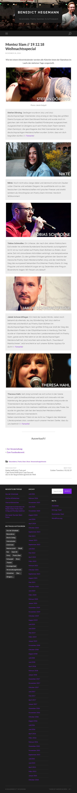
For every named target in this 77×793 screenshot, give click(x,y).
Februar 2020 (33, 599)
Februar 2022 (33, 565)
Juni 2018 (32, 662)
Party (8, 555)
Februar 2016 (33, 742)
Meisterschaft (11, 548)
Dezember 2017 (34, 679)
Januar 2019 (33, 641)
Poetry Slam (22, 461)
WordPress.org (57, 518)
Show (28, 461)
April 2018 (32, 666)
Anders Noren (61, 789)
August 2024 (33, 515)
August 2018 (33, 654)
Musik (20, 548)
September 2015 (34, 755)
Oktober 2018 (34, 649)
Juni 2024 (32, 519)
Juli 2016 (32, 725)
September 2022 (34, 544)
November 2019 (34, 612)
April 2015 (32, 767)
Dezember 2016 (34, 708)
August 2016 (33, 721)
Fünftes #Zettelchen (12, 498)
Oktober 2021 (34, 570)
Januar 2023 (33, 540)
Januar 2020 (33, 603)
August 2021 (33, 578)
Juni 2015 (32, 763)
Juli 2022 (32, 549)
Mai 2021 (32, 582)
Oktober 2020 (34, 586)
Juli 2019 (32, 624)
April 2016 (32, 733)
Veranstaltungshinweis (38, 461)
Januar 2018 (33, 675)
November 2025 (34, 502)
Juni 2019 (32, 628)
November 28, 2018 (13, 53)
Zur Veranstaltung (14, 449)
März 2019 (32, 637)
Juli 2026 (32, 494)
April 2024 (32, 523)
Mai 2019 (32, 633)
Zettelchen (10, 573)
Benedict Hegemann (38, 12)
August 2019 (33, 620)
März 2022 (32, 561)
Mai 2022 (32, 553)
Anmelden (55, 506)
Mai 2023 (32, 536)
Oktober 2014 (34, 780)
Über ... (18, 573)
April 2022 (32, 557)
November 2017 (34, 683)
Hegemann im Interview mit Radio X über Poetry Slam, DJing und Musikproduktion (15, 509)
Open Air (14, 552)
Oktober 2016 (34, 717)
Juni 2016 (32, 729)
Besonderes (13, 461)
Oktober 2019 (34, 616)
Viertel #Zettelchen (12, 502)
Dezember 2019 (34, 607)
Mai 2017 (32, 696)
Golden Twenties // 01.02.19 (61, 469)
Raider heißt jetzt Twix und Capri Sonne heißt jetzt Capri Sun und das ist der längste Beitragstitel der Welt (20, 471)
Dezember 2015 (34, 746)
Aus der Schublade (11, 494)
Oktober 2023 (34, 528)
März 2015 (32, 771)
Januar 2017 (33, 704)
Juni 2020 (32, 591)
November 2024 (34, 511)
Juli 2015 (32, 759)
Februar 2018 (33, 670)
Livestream (10, 545)
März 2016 (32, 738)
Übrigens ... (10, 577)
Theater (9, 562)
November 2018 (34, 645)
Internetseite (11, 541)
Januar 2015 (33, 776)
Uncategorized (11, 566)
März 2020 (32, 595)
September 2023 (34, 532)
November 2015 (34, 750)
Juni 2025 (32, 507)
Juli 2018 (32, 658)
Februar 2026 (33, 498)
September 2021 (34, 574)
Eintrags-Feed (56, 510)
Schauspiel (10, 559)
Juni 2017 (32, 691)
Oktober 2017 (34, 687)
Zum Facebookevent (15, 452)
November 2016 (34, 712)
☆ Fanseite (29, 136)
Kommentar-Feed (58, 514)
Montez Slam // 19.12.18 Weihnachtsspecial (24, 46)
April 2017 (32, 700)
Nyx (8, 552)
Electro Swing (11, 537)
